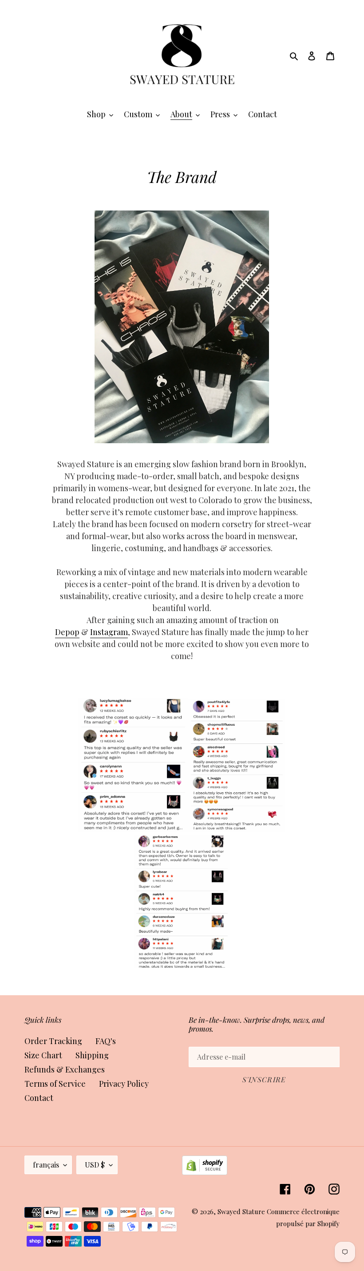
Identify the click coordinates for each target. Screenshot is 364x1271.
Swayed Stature (241, 1211)
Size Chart (43, 1055)
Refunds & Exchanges (64, 1069)
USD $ (95, 1164)
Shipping (92, 1055)
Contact (38, 1097)
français (46, 1164)
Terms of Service (55, 1083)
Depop (67, 632)
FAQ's (105, 1041)
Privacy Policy (124, 1083)
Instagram (109, 632)
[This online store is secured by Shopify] (204, 1172)
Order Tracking (53, 1041)
